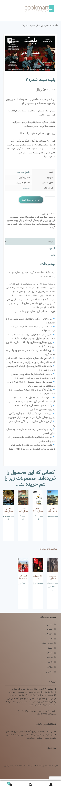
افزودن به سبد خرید (31, 200)
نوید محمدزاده (29, 224)
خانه (52, 25)
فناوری (50, 657)
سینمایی (44, 25)
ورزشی (50, 666)
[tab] (30, 241)
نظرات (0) (52, 255)
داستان (50, 652)
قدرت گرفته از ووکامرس (11, 765)
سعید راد (14, 217)
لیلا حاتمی (27, 220)
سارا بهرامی (24, 217)
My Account (51, 785)
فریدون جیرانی (49, 220)
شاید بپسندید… (50, 248)
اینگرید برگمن (41, 217)
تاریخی (50, 662)
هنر (51, 638)
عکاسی (50, 624)
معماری (50, 629)
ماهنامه (26, 188)
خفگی (32, 217)
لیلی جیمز (18, 220)
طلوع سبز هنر (23, 172)
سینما (50, 648)
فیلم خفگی (37, 220)
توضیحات (51, 241)
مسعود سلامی (42, 224)
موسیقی (49, 671)
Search (30, 785)
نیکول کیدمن (17, 224)
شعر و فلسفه (47, 643)
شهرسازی (49, 633)
